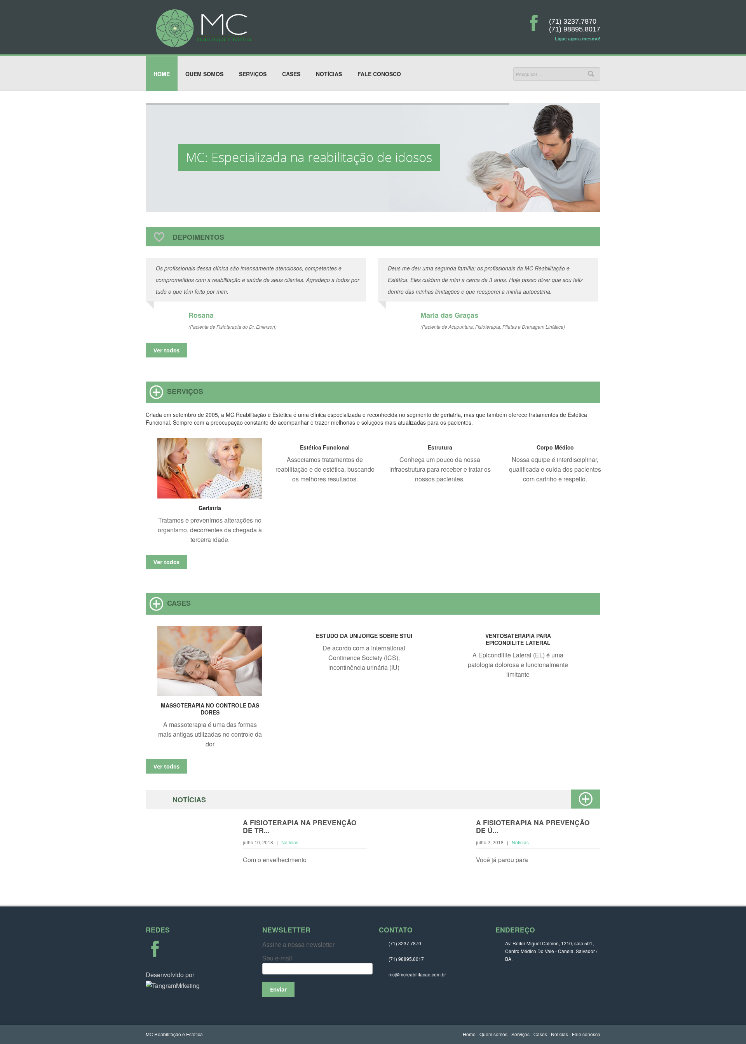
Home (161, 74)
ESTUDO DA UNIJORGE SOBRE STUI (364, 636)
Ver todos (166, 350)
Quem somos (204, 74)
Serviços (253, 74)
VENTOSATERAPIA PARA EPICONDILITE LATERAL (518, 639)
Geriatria (210, 508)
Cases (291, 74)
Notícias (329, 74)
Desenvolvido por (170, 974)
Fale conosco (379, 74)
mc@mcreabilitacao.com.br (417, 974)
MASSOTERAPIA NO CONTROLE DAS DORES (210, 708)
